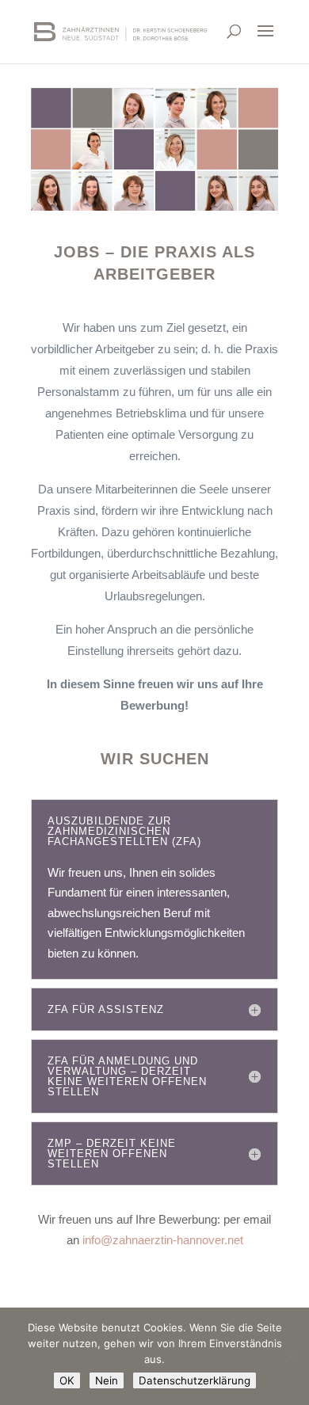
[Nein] (289, 1357)
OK (66, 1380)
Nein (106, 1380)
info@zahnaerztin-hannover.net (162, 1240)
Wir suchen (155, 758)
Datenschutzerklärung (194, 1380)
